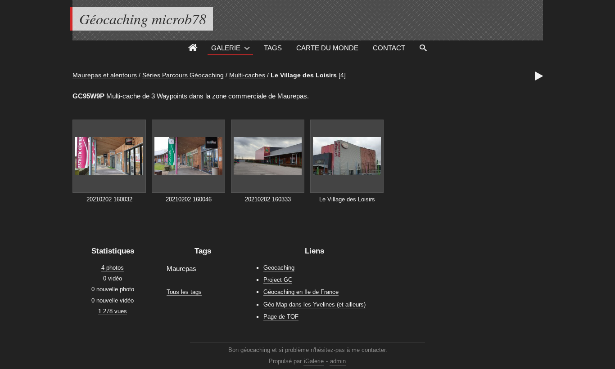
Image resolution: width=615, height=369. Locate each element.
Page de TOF (280, 316)
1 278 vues (112, 311)
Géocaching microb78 (142, 18)
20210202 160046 (189, 199)
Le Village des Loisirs (304, 75)
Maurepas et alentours (104, 75)
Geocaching (278, 267)
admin (338, 361)
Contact (389, 48)
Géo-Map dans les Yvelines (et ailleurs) (314, 304)
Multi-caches (247, 75)
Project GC (277, 279)
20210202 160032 (109, 199)
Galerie (225, 48)
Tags (273, 48)
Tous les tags (184, 292)
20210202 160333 (268, 199)
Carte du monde (327, 48)
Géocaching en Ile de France (301, 292)
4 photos (112, 267)
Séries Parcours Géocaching (183, 75)
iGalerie (314, 361)
